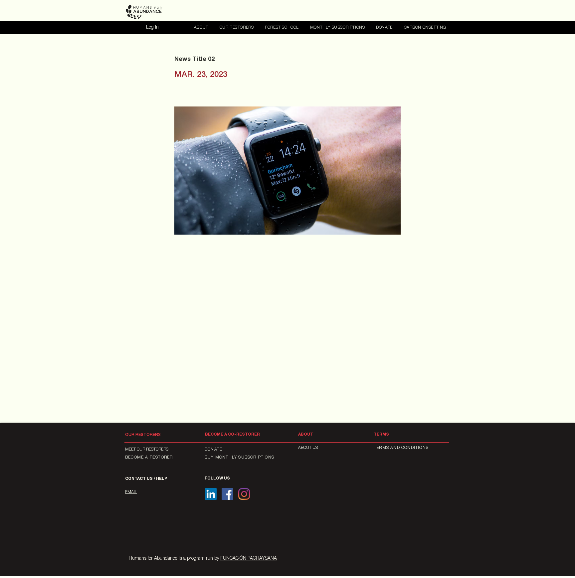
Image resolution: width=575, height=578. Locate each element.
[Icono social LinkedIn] (211, 494)
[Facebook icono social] (227, 494)
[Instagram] (244, 494)
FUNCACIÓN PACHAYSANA (248, 558)
